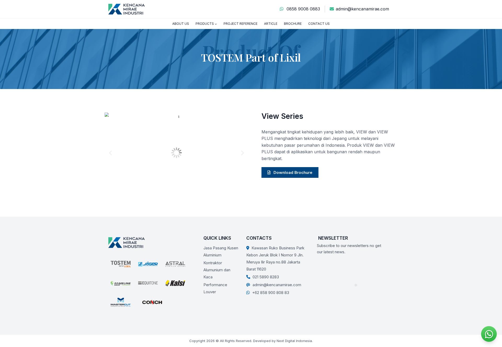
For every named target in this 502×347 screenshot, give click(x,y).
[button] (110, 153)
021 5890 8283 (265, 276)
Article (270, 24)
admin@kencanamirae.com (362, 8)
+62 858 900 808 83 (270, 292)
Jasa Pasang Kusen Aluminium (220, 251)
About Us (180, 24)
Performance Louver (215, 288)
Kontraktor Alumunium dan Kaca (216, 269)
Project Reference (241, 24)
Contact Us (319, 24)
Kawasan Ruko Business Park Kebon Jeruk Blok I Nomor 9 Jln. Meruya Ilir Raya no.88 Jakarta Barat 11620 (275, 258)
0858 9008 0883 (302, 8)
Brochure (293, 24)
